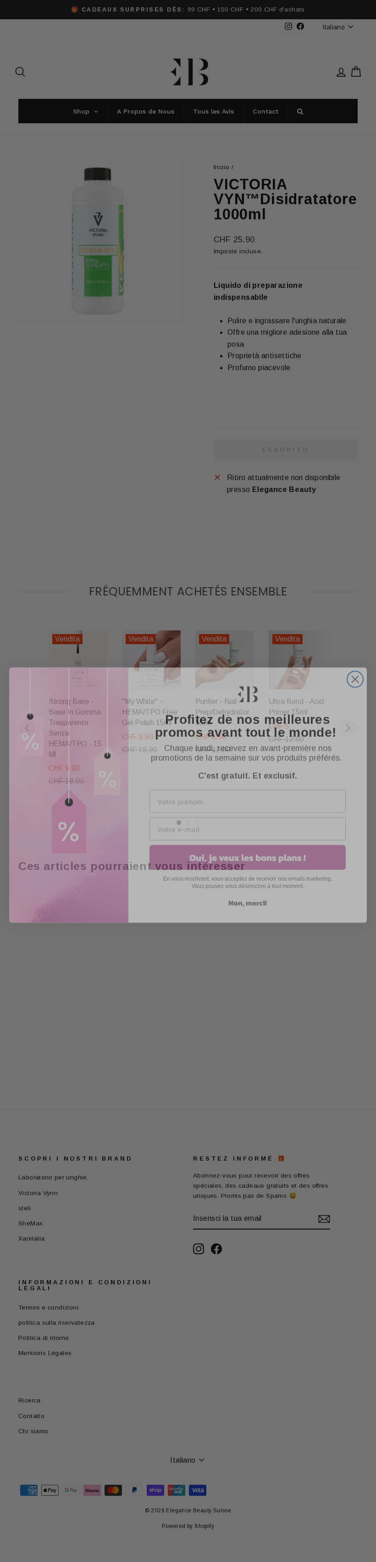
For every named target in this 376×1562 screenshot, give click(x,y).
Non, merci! (247, 888)
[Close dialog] (355, 665)
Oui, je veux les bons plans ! (247, 843)
